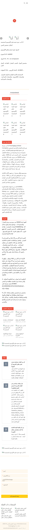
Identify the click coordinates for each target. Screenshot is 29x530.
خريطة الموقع (22, 528)
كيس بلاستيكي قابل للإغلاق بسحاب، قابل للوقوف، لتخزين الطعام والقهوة (7, 516)
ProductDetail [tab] (14, 92)
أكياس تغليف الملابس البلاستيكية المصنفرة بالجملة (20, 515)
